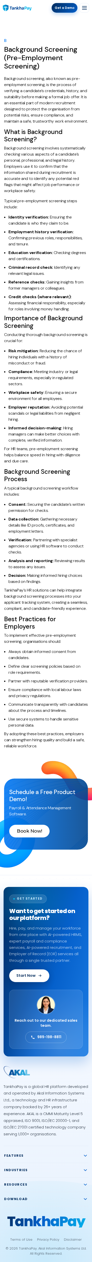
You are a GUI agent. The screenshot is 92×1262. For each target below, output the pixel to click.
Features (14, 1155)
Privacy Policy (48, 1239)
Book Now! (29, 831)
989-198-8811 (49, 1037)
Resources (15, 1184)
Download (16, 1199)
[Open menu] (84, 8)
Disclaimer (73, 1239)
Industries (16, 1170)
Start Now (26, 975)
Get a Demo (64, 8)
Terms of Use (21, 1239)
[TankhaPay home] (17, 8)
